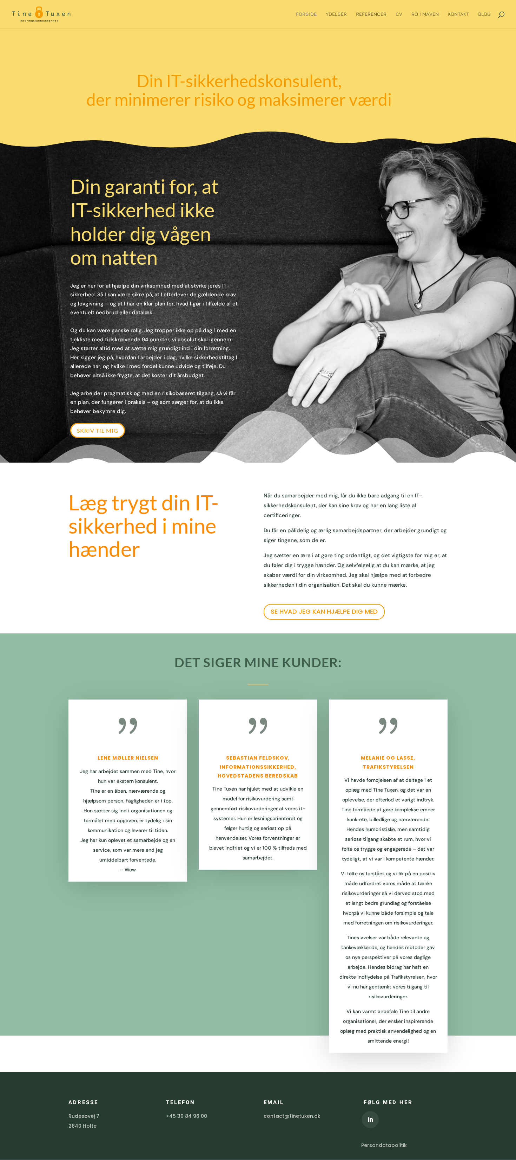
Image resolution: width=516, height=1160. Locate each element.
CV (399, 14)
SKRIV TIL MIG (97, 430)
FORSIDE (306, 14)
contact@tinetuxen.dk (292, 1116)
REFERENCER (371, 14)
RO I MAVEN (425, 14)
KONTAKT (458, 14)
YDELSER (336, 14)
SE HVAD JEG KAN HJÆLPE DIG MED (324, 611)
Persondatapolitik (384, 1145)
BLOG (484, 14)
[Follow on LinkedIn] (370, 1119)
